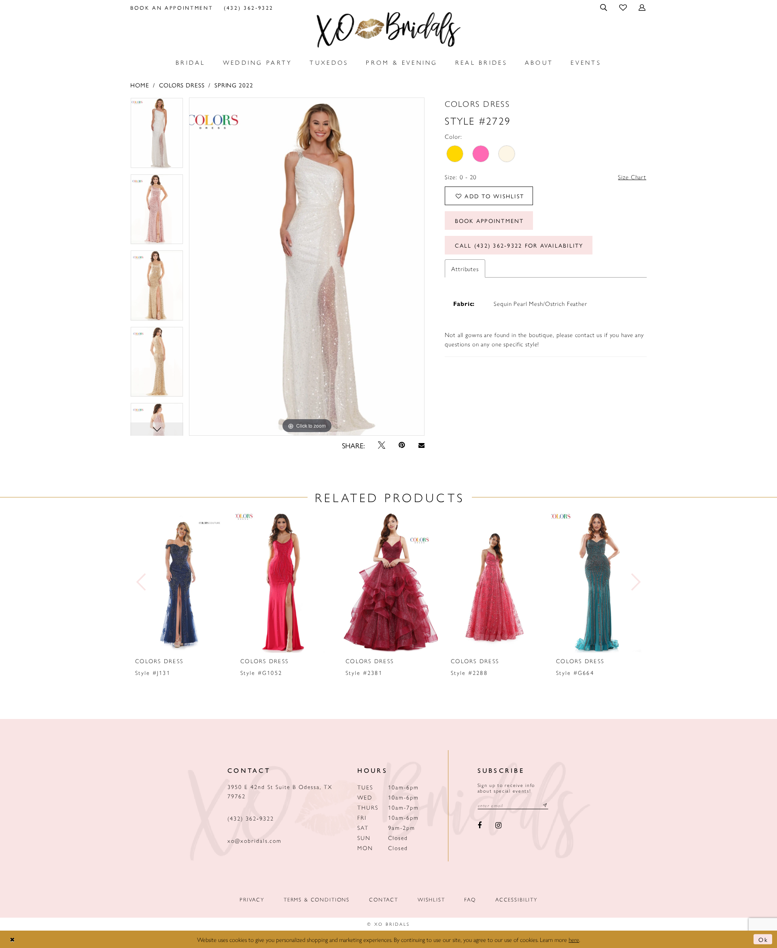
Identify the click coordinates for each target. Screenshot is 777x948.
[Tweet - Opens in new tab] (382, 445)
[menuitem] (172, 7)
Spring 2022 (233, 85)
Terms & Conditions (317, 899)
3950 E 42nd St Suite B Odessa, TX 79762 (279, 791)
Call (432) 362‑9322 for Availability (519, 245)
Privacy (252, 899)
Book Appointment (489, 220)
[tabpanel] (156, 136)
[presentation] (178, 582)
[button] (604, 7)
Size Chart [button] (632, 176)
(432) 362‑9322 (250, 818)
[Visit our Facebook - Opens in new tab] (480, 825)
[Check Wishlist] (623, 7)
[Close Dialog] (12, 939)
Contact (383, 899)
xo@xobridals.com (254, 840)
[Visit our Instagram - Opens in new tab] (498, 825)
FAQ (470, 899)
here (574, 939)
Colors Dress (181, 85)
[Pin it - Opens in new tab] (402, 445)
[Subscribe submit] (545, 805)
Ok (763, 939)
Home (139, 85)
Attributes (465, 268)
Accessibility (516, 899)
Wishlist (431, 899)
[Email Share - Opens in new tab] (421, 445)
